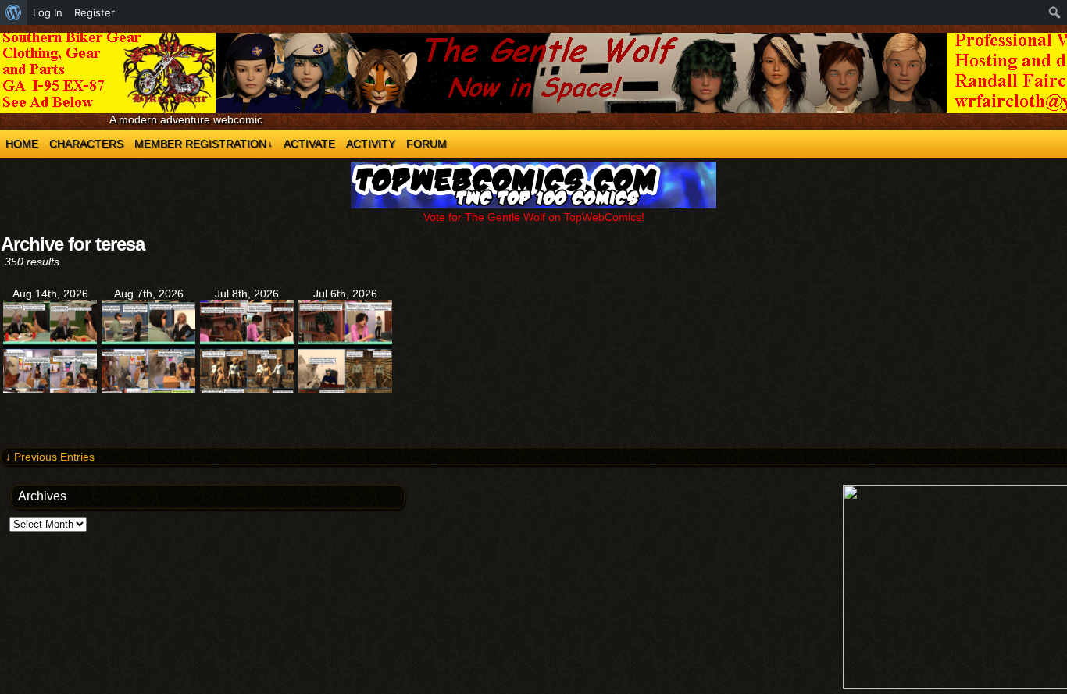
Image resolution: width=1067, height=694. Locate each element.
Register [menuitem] (94, 12)
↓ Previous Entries (50, 456)
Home (21, 143)
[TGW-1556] (247, 389)
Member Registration (203, 143)
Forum (426, 143)
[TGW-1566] (148, 389)
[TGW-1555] (345, 389)
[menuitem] (13, 12)
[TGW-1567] (50, 389)
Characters (86, 143)
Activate (309, 143)
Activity (370, 143)
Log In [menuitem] (47, 12)
